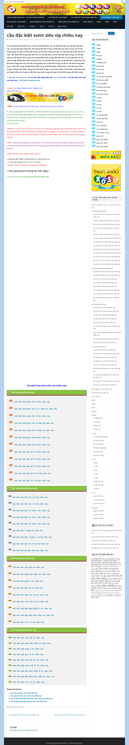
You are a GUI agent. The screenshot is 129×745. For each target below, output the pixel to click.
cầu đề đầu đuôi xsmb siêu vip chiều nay (106, 275)
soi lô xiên (99, 594)
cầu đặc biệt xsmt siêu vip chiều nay (105, 315)
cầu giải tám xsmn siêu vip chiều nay (105, 361)
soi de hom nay (98, 590)
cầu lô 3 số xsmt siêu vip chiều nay (104, 322)
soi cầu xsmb (106, 585)
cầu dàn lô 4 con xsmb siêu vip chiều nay (106, 260)
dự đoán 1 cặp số (102, 560)
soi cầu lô (117, 575)
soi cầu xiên (106, 583)
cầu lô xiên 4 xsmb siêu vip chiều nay (105, 286)
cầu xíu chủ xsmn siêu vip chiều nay (104, 385)
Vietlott (20, 26)
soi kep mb (107, 590)
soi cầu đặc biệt (60, 77)
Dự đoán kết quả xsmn (16, 22)
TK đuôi (99, 112)
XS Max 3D (100, 73)
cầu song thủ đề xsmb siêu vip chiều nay (106, 290)
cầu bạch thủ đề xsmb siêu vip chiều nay (106, 224)
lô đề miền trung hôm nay (29, 80)
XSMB (99, 22)
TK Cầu (32, 26)
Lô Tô (50, 26)
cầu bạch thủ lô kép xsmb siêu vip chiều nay (106, 544)
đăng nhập (21, 730)
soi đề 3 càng (104, 596)
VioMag (53, 743)
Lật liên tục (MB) (102, 80)
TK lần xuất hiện (102, 119)
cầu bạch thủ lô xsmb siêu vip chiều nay (106, 234)
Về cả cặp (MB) (101, 84)
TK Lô (41, 26)
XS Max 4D (100, 66)
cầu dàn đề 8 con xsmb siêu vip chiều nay (106, 249)
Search (111, 33)
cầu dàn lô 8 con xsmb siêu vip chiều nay (106, 271)
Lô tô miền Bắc (101, 125)
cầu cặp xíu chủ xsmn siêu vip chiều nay (106, 353)
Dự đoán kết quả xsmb (57, 17)
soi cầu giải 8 (106, 575)
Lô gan (98, 97)
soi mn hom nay (113, 594)
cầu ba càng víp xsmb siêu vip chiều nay (106, 221)
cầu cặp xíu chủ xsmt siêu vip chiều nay (26, 696)
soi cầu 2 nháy (110, 573)
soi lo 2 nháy (114, 590)
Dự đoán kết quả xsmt (111, 17)
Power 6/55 (100, 70)
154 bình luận (57, 39)
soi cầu (99, 573)
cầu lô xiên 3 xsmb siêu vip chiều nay (105, 283)
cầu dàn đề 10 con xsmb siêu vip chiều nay (107, 253)
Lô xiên (99, 101)
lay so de (117, 564)
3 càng (94, 558)
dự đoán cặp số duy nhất (102, 564)
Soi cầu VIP (96, 583)
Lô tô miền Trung (102, 133)
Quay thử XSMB (102, 140)
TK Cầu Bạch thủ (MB (100, 437)
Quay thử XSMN (102, 146)
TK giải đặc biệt (102, 115)
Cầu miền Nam (101, 91)
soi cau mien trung (105, 568)
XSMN (107, 22)
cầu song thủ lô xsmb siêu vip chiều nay (106, 294)
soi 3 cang (95, 566)
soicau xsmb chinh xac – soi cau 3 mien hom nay (25, 17)
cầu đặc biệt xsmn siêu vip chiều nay (105, 357)
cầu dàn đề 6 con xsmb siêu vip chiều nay (106, 245)
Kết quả (10, 26)
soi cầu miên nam (114, 578)
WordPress (79, 743)
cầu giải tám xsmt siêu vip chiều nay (105, 319)
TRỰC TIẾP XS (88, 22)
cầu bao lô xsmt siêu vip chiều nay (24, 693)
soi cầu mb (98, 578)
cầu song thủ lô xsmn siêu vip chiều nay (106, 381)
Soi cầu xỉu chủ (107, 588)
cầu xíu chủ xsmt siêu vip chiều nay (104, 342)
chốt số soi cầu (103, 558)
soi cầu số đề (114, 581)
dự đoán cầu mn (113, 562)
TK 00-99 (99, 122)
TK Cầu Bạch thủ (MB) (104, 77)
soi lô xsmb (105, 594)
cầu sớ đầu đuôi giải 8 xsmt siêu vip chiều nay (28, 701)
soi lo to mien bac (104, 592)
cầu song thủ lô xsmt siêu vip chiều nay (24, 715)
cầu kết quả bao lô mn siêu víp (28, 588)
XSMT (115, 22)
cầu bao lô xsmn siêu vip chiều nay (104, 350)
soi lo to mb (96, 592)
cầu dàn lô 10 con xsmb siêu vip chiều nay (107, 257)
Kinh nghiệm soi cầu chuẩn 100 (42, 22)
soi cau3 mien (110, 566)
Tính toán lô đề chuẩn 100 (68, 22)
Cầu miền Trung (102, 94)
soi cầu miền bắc (99, 580)
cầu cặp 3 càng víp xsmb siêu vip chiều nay (107, 238)
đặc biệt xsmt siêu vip (17, 77)
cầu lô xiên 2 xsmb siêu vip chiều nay (105, 279)
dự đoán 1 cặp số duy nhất (105, 561)
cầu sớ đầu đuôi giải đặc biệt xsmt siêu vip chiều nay (31, 698)
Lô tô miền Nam (102, 129)
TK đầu (98, 108)
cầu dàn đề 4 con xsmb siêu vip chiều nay (106, 242)
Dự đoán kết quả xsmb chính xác (84, 17)
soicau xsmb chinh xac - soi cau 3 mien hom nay (24, 39)
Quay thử (61, 26)
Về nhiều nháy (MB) (103, 87)
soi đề (98, 596)
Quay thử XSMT (102, 143)
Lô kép (98, 105)
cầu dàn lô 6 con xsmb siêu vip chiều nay (106, 264)
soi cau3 (103, 566)
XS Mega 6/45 (101, 63)
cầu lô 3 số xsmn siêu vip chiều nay (104, 365)
